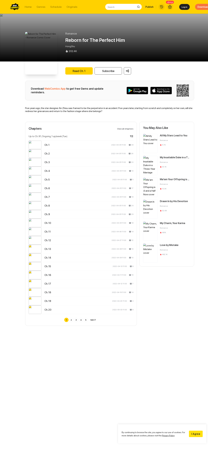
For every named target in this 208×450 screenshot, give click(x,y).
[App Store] (161, 90)
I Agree (195, 433)
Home (28, 6)
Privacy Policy (168, 435)
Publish (149, 7)
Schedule (56, 6)
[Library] (162, 7)
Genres (41, 6)
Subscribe (108, 71)
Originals (72, 6)
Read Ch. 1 (79, 71)
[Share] (127, 71)
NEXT (93, 320)
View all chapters (125, 128)
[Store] (170, 7)
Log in (184, 7)
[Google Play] (137, 90)
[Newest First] (131, 136)
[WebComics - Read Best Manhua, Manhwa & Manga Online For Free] (15, 7)
